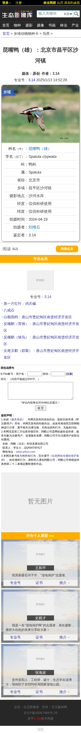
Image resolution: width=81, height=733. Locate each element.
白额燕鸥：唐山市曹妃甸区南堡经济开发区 (38, 317)
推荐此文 (67, 248)
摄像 (40, 25)
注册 (19, 2)
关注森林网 (59, 707)
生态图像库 (31, 707)
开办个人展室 (37, 536)
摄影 (29, 25)
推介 (63, 583)
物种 (17, 25)
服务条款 (16, 419)
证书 (39, 583)
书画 (52, 25)
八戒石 (9, 310)
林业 (63, 25)
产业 (75, 25)
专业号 (15, 583)
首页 (5, 25)
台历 (60, 2)
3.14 (31, 80)
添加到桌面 (72, 2)
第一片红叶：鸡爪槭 (20, 303)
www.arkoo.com (25, 451)
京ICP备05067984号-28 (40, 713)
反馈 (40, 729)
